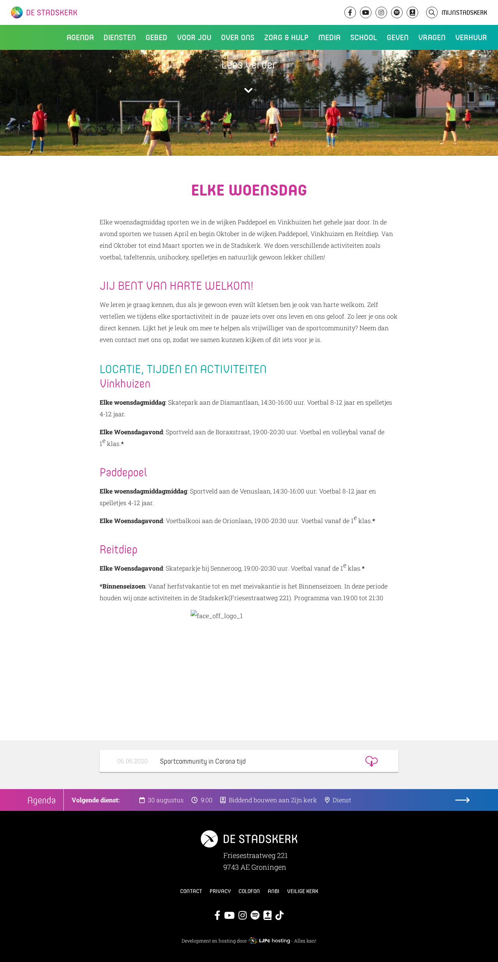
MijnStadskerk (464, 12)
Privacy (220, 891)
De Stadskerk (76, 12)
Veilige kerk (302, 891)
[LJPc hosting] (268, 940)
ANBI (273, 891)
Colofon (249, 891)
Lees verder (249, 64)
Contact (191, 891)
